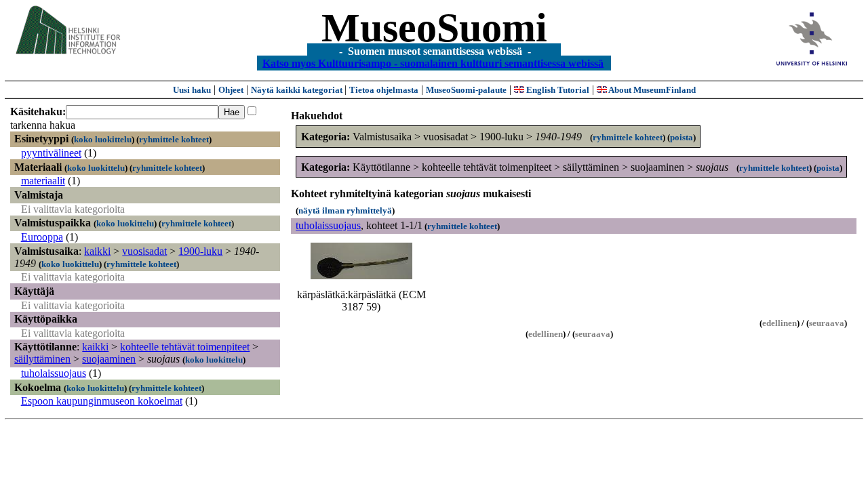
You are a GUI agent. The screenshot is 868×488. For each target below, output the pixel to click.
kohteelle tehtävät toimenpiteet (185, 346)
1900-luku (200, 251)
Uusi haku (192, 90)
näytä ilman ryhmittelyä (345, 210)
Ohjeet (230, 90)
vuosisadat (144, 251)
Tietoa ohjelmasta (383, 90)
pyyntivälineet (51, 153)
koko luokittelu (103, 139)
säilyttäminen (42, 359)
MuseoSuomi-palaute (466, 90)
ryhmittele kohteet (174, 139)
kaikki (97, 251)
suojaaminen (109, 359)
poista (681, 137)
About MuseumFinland (651, 90)
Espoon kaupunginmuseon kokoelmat (101, 401)
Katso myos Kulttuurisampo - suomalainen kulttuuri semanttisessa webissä (433, 62)
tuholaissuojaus (53, 373)
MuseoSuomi (434, 27)
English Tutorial (556, 90)
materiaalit (43, 180)
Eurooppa (42, 237)
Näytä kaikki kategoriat (297, 90)
